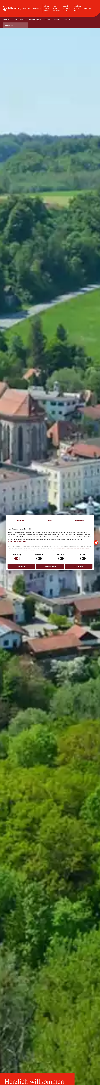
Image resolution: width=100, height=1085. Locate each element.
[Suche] (25, 25)
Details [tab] (50, 520)
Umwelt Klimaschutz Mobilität (67, 8)
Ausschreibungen (35, 19)
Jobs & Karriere (19, 19)
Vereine (57, 19)
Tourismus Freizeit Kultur (77, 8)
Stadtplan (67, 19)
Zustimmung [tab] (20, 520)
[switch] (39, 558)
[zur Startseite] (12, 8)
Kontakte (87, 8)
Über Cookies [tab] (79, 520)
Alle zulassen (78, 566)
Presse (47, 19)
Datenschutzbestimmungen (17, 541)
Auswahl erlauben (50, 566)
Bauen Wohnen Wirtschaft (56, 8)
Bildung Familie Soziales (47, 8)
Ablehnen (21, 566)
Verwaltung (37, 8)
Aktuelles (6, 19)
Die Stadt (26, 8)
